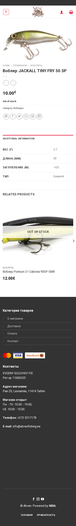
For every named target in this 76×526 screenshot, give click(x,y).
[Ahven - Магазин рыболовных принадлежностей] (38, 12)
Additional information (19, 138)
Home (6, 65)
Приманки (20, 65)
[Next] (73, 248)
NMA (52, 506)
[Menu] (6, 12)
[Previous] (2, 248)
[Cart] (71, 12)
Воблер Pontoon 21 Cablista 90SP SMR (29, 271)
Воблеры (36, 65)
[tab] (38, 138)
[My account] (61, 12)
